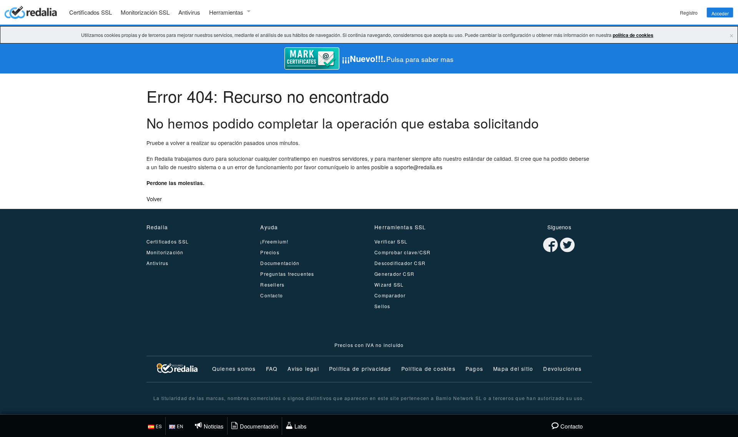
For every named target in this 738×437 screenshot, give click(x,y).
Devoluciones (562, 368)
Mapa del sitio (513, 368)
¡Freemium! (274, 241)
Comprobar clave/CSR (402, 252)
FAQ (272, 368)
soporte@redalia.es (418, 167)
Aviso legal (303, 368)
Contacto (271, 295)
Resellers (272, 284)
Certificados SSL (90, 12)
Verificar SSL (390, 241)
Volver (154, 199)
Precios (269, 252)
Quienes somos (234, 368)
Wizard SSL (389, 284)
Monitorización (165, 252)
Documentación (279, 263)
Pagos (474, 368)
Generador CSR (394, 273)
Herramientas (226, 12)
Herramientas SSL (400, 227)
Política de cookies (428, 368)
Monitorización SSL (145, 12)
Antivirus (189, 12)
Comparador (390, 295)
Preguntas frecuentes (287, 273)
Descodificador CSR (400, 263)
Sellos (382, 306)
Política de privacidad (360, 368)
